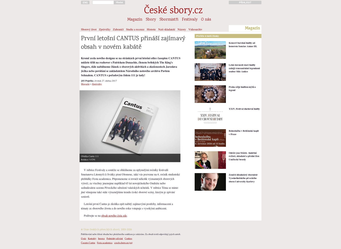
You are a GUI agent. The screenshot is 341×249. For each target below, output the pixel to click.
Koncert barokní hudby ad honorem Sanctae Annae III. (243, 44)
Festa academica (104, 242)
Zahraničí (118, 29)
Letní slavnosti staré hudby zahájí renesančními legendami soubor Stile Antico (244, 68)
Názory (182, 29)
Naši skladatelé (166, 29)
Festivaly (189, 20)
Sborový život (88, 29)
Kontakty (92, 238)
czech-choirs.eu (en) (123, 242)
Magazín (134, 20)
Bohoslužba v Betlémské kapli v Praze (244, 132)
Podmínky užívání (115, 238)
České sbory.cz (173, 11)
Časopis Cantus (88, 242)
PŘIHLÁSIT (245, 2)
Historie (151, 29)
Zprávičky (104, 29)
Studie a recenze (135, 29)
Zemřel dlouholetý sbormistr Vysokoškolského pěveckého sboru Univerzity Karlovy (243, 178)
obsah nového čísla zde (114, 215)
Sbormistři (168, 20)
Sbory (151, 20)
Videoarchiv (195, 29)
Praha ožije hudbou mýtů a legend (242, 88)
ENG (85, 2)
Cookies (128, 238)
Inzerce (101, 238)
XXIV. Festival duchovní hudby (244, 109)
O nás (206, 20)
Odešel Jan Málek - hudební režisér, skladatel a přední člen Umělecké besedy (244, 156)
